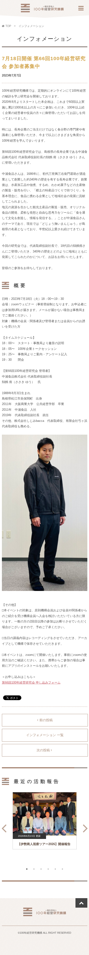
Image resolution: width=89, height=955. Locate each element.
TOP (8, 26)
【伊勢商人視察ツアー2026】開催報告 (44, 844)
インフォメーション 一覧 (45, 735)
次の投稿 (44, 750)
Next (84, 826)
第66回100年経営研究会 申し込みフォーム (31, 682)
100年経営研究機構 (42, 9)
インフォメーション (31, 26)
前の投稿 (46, 720)
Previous (2, 826)
